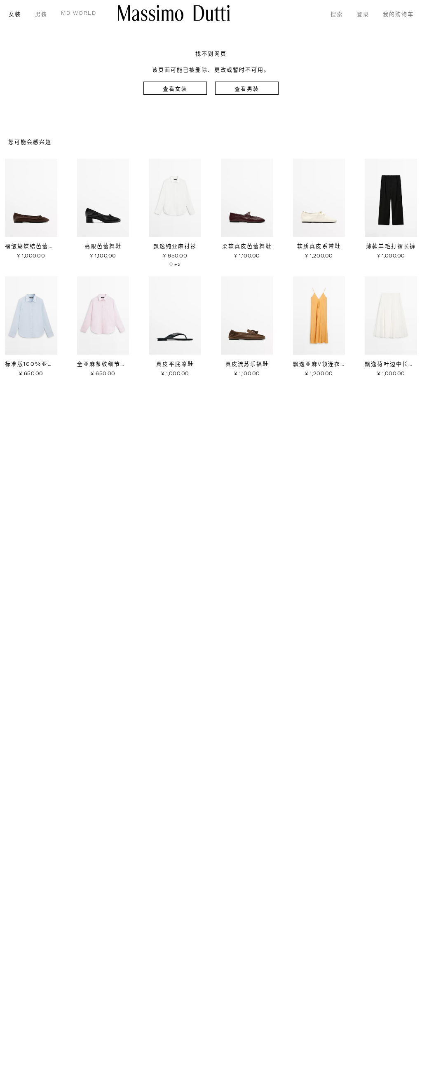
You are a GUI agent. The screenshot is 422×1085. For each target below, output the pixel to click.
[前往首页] (174, 13)
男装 (41, 14)
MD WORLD (78, 13)
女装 (15, 14)
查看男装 (246, 89)
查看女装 (175, 89)
